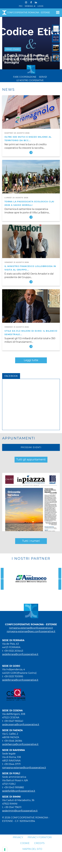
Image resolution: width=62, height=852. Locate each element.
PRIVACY (18, 837)
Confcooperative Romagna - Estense (28, 12)
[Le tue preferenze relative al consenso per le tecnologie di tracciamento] (4, 849)
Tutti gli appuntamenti (31, 459)
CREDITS (39, 843)
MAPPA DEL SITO (32, 849)
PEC (21, 6)
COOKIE (25, 843)
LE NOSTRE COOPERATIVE (30, 80)
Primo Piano (12, 49)
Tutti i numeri (31, 541)
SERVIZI (43, 77)
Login (40, 6)
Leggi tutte (31, 360)
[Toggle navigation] (57, 12)
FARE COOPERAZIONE (24, 77)
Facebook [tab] (11, 376)
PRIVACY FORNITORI (40, 837)
